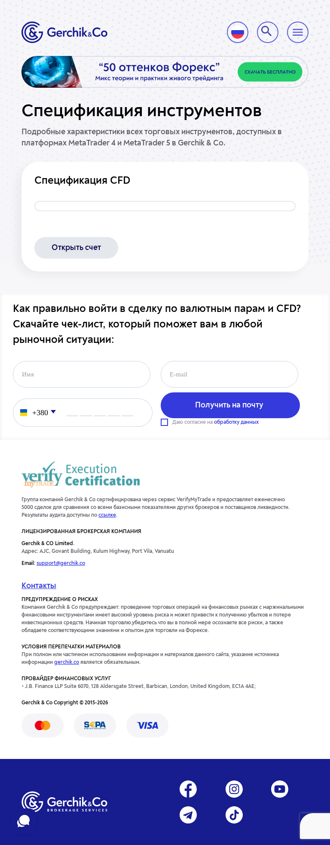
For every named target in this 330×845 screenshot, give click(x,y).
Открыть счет (76, 248)
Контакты (38, 586)
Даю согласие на (215, 422)
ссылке (107, 515)
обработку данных (236, 422)
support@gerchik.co (61, 563)
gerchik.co (66, 662)
